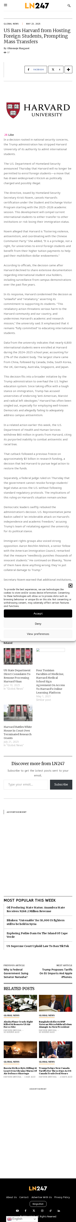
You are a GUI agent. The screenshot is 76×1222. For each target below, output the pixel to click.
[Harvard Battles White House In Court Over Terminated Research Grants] (18, 713)
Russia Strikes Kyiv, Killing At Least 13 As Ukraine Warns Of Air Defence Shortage (20, 1070)
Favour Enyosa (12, 1030)
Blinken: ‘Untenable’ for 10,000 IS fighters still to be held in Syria (36, 922)
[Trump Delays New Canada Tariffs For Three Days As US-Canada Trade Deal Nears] (55, 1049)
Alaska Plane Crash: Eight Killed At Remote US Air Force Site (18, 1024)
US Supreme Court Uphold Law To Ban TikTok (38, 946)
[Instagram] (42, 1211)
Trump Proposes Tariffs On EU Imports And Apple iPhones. (55, 973)
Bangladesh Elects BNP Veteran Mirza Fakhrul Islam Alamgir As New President (55, 1024)
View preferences (38, 634)
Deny (38, 623)
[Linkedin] (59, 1211)
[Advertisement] (38, 852)
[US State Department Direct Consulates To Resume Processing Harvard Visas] (18, 656)
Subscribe (61, 784)
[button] (70, 585)
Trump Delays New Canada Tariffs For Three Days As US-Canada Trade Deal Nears (55, 1070)
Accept (38, 613)
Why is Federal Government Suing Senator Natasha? (16, 973)
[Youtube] (17, 1211)
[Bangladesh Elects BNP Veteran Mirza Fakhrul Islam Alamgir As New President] (55, 1003)
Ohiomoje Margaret (18, 48)
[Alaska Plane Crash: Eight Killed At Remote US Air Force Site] (20, 1003)
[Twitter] (34, 1211)
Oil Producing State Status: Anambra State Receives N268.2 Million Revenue (36, 909)
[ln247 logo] (36, 5)
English (17, 1218)
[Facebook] (25, 1211)
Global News (11, 23)
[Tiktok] (50, 1211)
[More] (68, 69)
